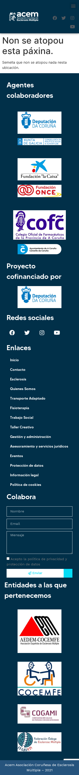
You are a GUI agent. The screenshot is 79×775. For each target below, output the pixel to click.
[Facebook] (54, 18)
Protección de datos (26, 465)
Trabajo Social (21, 417)
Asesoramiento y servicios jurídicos (39, 446)
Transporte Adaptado (27, 398)
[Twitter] (63, 18)
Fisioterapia (19, 408)
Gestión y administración (30, 436)
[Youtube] (72, 26)
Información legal (24, 475)
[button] (73, 5)
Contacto (17, 369)
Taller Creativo (22, 427)
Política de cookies (25, 484)
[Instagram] (72, 18)
